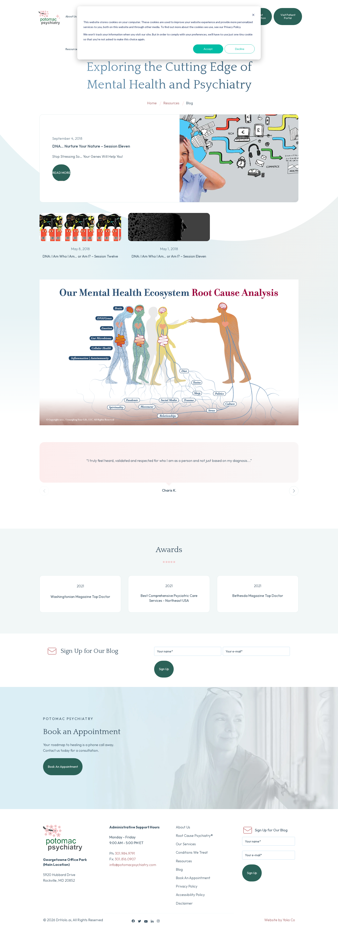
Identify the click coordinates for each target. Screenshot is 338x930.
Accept (208, 48)
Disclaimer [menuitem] (184, 903)
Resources (72, 49)
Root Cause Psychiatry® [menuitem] (194, 835)
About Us (71, 16)
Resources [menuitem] (184, 861)
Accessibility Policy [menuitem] (190, 894)
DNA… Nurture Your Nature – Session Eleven (91, 146)
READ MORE (61, 173)
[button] (293, 491)
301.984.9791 (125, 853)
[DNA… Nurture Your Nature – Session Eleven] (239, 158)
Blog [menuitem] (179, 869)
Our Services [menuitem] (186, 844)
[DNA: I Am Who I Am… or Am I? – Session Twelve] (80, 243)
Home (152, 103)
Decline (239, 48)
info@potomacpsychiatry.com (132, 864)
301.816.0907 (125, 859)
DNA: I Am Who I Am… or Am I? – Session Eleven (169, 256)
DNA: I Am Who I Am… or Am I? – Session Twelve (80, 256)
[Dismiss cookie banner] (253, 14)
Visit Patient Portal (287, 16)
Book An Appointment (63, 767)
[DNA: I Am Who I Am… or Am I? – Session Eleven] (169, 243)
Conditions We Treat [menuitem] (192, 852)
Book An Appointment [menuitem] (193, 878)
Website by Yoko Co (279, 920)
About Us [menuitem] (183, 827)
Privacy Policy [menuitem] (186, 886)
